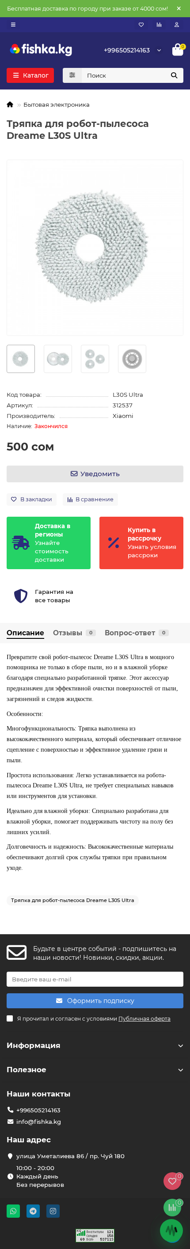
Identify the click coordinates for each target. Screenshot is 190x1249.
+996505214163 (127, 50)
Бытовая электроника (56, 104)
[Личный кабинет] (176, 25)
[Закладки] (141, 25)
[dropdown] (13, 25)
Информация (34, 1045)
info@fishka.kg (38, 1121)
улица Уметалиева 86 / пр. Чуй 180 (70, 1156)
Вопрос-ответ (135, 633)
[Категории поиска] (72, 75)
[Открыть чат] (171, 1230)
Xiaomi (123, 415)
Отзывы (72, 633)
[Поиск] (174, 75)
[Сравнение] (159, 25)
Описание (25, 633)
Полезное (26, 1069)
